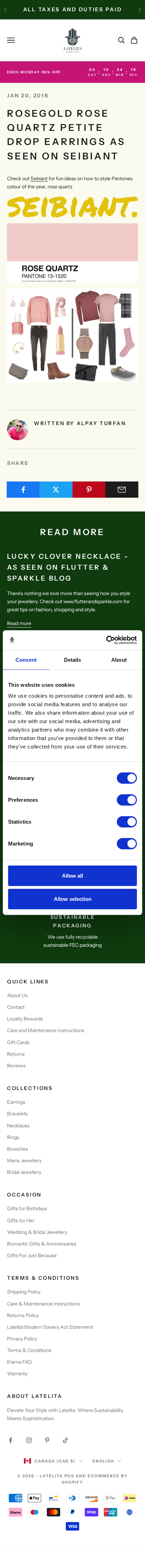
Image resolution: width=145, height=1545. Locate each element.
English (103, 1461)
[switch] (127, 800)
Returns (16, 1054)
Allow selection (73, 899)
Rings (13, 1137)
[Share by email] (122, 489)
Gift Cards (18, 1042)
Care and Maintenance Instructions (45, 1030)
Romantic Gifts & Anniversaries (41, 1244)
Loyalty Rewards (25, 1019)
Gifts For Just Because (32, 1255)
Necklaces (18, 1125)
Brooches (17, 1149)
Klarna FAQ (19, 1362)
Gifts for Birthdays (27, 1208)
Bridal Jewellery (24, 1172)
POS (69, 1475)
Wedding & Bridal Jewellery (37, 1232)
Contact (16, 1007)
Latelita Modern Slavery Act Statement (50, 1327)
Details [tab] (72, 659)
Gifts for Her (20, 1220)
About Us (17, 995)
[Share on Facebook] (23, 489)
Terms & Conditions (29, 1350)
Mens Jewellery (24, 1160)
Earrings (16, 1102)
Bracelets (17, 1113)
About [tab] (119, 659)
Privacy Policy (22, 1338)
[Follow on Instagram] (28, 1440)
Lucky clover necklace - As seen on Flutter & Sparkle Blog (68, 567)
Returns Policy (23, 1315)
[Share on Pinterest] (89, 489)
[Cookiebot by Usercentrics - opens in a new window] (106, 640)
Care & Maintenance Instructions (43, 1304)
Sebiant (39, 178)
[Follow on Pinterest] (47, 1440)
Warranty (17, 1373)
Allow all (72, 876)
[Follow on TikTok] (65, 1440)
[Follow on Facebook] (10, 1440)
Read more (19, 623)
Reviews (16, 1065)
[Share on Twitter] (56, 489)
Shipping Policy (23, 1292)
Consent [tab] (26, 659)
